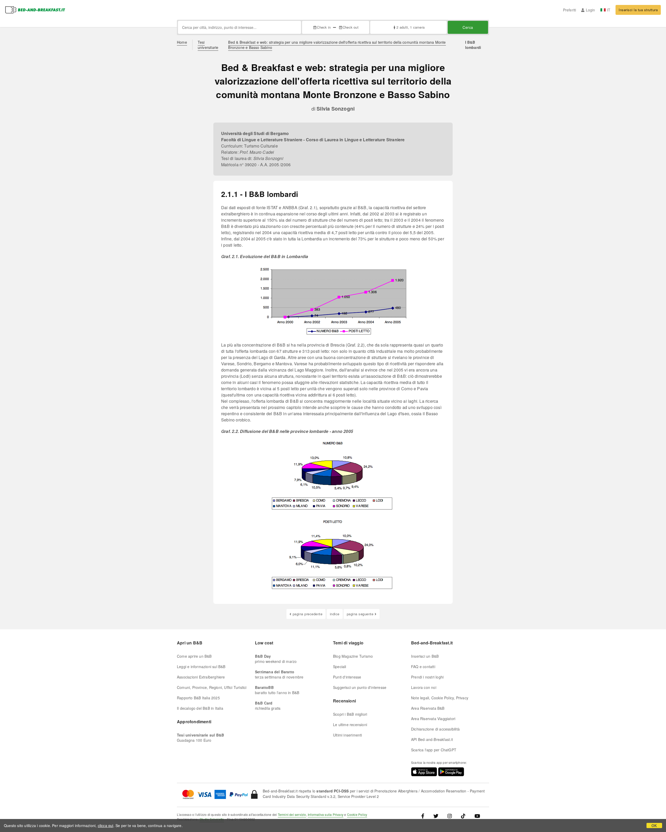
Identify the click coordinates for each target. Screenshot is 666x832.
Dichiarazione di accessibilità (435, 729)
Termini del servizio (292, 814)
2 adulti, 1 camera (410, 27)
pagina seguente (360, 613)
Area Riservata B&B (428, 708)
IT (608, 9)
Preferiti (569, 9)
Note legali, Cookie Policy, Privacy (439, 697)
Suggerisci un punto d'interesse (359, 687)
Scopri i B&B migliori (350, 714)
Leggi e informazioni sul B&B (201, 666)
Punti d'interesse (347, 677)
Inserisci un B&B (425, 656)
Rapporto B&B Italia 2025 (198, 697)
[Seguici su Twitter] (436, 815)
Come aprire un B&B (194, 656)
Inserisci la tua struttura (638, 9)
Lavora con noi (423, 687)
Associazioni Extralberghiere (201, 677)
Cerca (468, 27)
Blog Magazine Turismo (353, 656)
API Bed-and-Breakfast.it (432, 739)
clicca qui (105, 825)
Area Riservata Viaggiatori (433, 718)
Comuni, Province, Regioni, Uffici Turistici (212, 687)
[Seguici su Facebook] (424, 815)
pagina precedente (308, 613)
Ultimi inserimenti (347, 735)
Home (182, 42)
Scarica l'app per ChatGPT (433, 749)
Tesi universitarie (208, 45)
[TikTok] (463, 815)
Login (590, 9)
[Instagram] (450, 815)
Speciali (339, 666)
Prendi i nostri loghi (427, 677)
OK (654, 825)
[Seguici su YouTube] (477, 815)
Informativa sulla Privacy (325, 814)
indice (335, 613)
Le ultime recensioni (350, 724)
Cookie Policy (357, 814)
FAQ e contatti (423, 666)
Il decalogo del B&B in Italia (200, 708)
